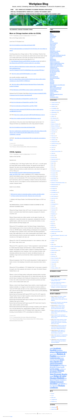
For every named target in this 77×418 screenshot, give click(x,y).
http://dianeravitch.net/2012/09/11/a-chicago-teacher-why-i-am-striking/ (25, 63)
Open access (53, 208)
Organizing (53, 210)
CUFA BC (52, 41)
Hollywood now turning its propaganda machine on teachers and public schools (27, 194)
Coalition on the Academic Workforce (56, 65)
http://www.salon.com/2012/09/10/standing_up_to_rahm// (24, 73)
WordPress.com (49, 413)
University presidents (57, 382)
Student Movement (54, 250)
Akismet (11, 416)
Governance (53, 174)
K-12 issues (23, 317)
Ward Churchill (55, 385)
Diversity (53, 155)
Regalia (52, 223)
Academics (53, 106)
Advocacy (53, 114)
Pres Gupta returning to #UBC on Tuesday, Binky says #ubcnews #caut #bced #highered (58, 341)
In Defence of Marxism (54, 52)
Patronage (53, 211)
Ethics (52, 165)
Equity (52, 163)
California (58, 356)
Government (53, 176)
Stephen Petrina (54, 409)
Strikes (52, 244)
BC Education (53, 118)
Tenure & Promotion (55, 258)
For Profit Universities (55, 170)
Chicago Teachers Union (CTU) (29, 318)
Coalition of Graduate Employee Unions (57, 63)
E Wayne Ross (27, 35)
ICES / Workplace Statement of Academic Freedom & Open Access (33, 9)
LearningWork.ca (53, 74)
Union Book (52, 80)
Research (52, 227)
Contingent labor (17, 317)
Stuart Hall (53, 248)
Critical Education (53, 36)
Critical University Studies (56, 151)
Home (12, 9)
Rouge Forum (52, 48)
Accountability (53, 108)
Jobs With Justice (53, 72)
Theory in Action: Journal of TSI (56, 87)
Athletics (52, 116)
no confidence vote (62, 368)
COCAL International (54, 42)
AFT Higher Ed (52, 47)
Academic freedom (54, 102)
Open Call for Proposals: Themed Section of (35, 14)
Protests (52, 217)
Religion (52, 225)
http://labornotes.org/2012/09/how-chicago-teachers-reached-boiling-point (27, 89)
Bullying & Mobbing (55, 126)
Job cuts (52, 367)
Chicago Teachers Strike (22, 146)
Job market (53, 188)
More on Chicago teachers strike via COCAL (25, 33)
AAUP (51, 38)
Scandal (51, 376)
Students (52, 252)
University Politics (53, 90)
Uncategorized (53, 262)
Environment (53, 161)
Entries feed (53, 397)
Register (52, 393)
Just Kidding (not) (54, 192)
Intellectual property (54, 184)
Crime (52, 149)
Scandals (52, 233)
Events (52, 167)
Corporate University (55, 143)
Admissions (52, 354)
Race (52, 221)
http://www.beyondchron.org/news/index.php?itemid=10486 (22, 127)
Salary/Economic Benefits (55, 231)
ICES (51, 33)
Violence (52, 266)
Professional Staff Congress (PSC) (16, 320)
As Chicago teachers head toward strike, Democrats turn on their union (26, 195)
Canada (61, 356)
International (53, 186)
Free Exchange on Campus (54, 70)
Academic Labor (54, 104)
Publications (53, 219)
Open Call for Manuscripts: (31, 11)
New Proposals (52, 37)
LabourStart (52, 83)
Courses (52, 147)
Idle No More (53, 180)
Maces (52, 200)
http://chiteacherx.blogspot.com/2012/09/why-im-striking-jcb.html (25, 61)
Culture (52, 153)
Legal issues (53, 198)
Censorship (53, 131)
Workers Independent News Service (56, 94)
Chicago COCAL (53, 44)
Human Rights (53, 178)
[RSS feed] (57, 407)
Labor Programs (54, 196)
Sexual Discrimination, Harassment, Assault (59, 235)
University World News (54, 91)
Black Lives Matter (54, 120)
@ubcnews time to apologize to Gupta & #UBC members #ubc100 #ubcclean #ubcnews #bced (58, 307)
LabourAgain (52, 75)
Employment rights (54, 159)
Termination (62, 380)
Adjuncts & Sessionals (55, 110)
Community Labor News (54, 68)
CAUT (51, 40)
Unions (52, 264)
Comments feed (54, 399)
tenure (66, 378)
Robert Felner (58, 372)
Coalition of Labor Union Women (56, 64)
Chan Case (53, 135)
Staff (52, 242)
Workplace (52, 34)
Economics (53, 157)
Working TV (52, 95)
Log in (52, 395)
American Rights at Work (54, 53)
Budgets (52, 122)
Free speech (53, 172)
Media (52, 202)
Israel (65, 365)
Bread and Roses (53, 59)
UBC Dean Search (54, 260)
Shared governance (54, 238)
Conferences (53, 139)
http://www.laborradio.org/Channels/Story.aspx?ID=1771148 (24, 98)
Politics (52, 215)
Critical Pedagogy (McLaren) (55, 51)
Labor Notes (52, 82)
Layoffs (62, 367)
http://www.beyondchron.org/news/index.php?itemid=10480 (22, 45)
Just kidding (53, 190)
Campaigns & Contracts (55, 127)
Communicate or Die (53, 67)
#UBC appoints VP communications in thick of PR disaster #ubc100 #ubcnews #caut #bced (58, 332)
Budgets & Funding (54, 124)
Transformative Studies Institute (55, 88)
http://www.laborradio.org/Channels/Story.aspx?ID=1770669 (24, 105)
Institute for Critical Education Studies (58, 182)
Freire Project (52, 49)
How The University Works (55, 71)
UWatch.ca (52, 92)
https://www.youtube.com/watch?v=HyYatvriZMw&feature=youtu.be (26, 118)
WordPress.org (54, 401)
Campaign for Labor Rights (55, 61)
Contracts (62, 358)
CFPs (52, 133)
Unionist (51, 57)
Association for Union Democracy (56, 56)
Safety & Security (54, 229)
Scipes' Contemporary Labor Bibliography (57, 84)
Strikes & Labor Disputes (19, 145)
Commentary (53, 137)
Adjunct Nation (52, 45)
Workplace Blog (38, 4)
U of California (61, 383)
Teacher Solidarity (53, 86)
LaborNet (51, 79)
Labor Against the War (54, 76)
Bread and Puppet (53, 60)
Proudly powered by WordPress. (31, 413)
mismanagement (54, 204)
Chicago (14, 146)
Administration (54, 112)
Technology (53, 256)
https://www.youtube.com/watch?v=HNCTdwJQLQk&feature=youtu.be (29, 114)
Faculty (52, 168)
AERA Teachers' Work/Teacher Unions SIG (57, 55)
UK (65, 379)
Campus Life (53, 129)
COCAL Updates (15, 152)
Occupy (52, 206)
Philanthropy (53, 213)
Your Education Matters (54, 97)
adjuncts (52, 352)
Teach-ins (53, 254)
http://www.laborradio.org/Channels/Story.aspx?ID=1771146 (24, 102)
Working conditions (54, 267)
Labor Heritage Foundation (54, 78)
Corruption (53, 145)
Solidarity (53, 240)
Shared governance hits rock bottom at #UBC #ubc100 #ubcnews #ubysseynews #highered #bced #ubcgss (58, 327)
